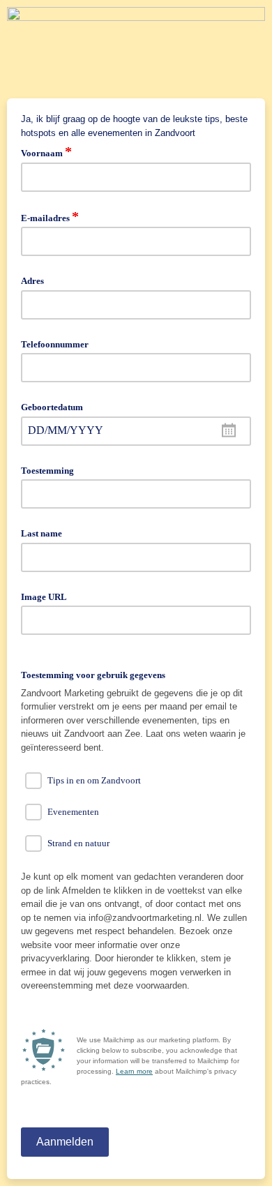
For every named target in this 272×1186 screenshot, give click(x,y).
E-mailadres (50, 217)
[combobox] (136, 431)
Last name (41, 533)
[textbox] (136, 431)
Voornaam (46, 152)
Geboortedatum (52, 407)
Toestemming (47, 470)
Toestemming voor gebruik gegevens (93, 675)
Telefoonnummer (55, 344)
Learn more (134, 1071)
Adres (32, 281)
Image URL (44, 597)
